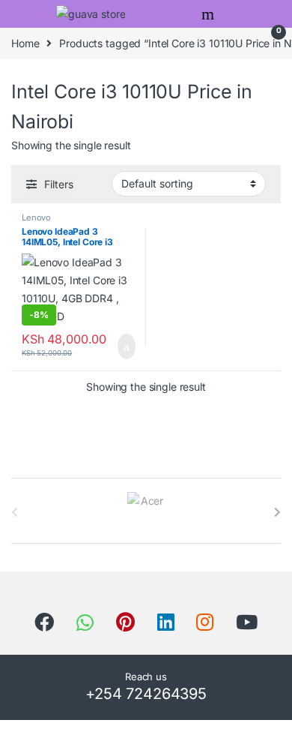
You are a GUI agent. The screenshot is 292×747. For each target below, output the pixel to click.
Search (209, 14)
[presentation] (277, 512)
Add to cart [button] (125, 346)
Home (25, 43)
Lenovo (36, 217)
